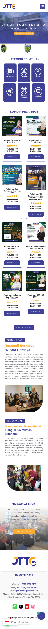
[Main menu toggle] (42, 6)
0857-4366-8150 (29, 584)
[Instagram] (33, 606)
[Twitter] (21, 606)
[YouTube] (27, 606)
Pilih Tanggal (12, 157)
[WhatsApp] (15, 606)
